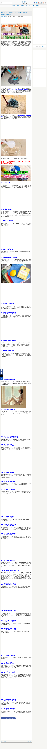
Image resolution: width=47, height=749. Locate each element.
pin (40, 3)
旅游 (29, 5)
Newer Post (3, 741)
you (45, 3)
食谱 (33, 5)
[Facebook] (1, 370)
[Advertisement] (22, 20)
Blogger (43, 46)
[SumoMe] (1, 378)
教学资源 (37, 5)
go (38, 3)
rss (44, 3)
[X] (1, 375)
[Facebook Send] (1, 373)
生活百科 (13, 5)
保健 (18, 5)
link (42, 3)
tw (36, 3)
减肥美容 (22, 5)
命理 (26, 5)
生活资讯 (4, 16)
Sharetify (23, 2)
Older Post (29, 741)
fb (34, 3)
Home (9, 5)
